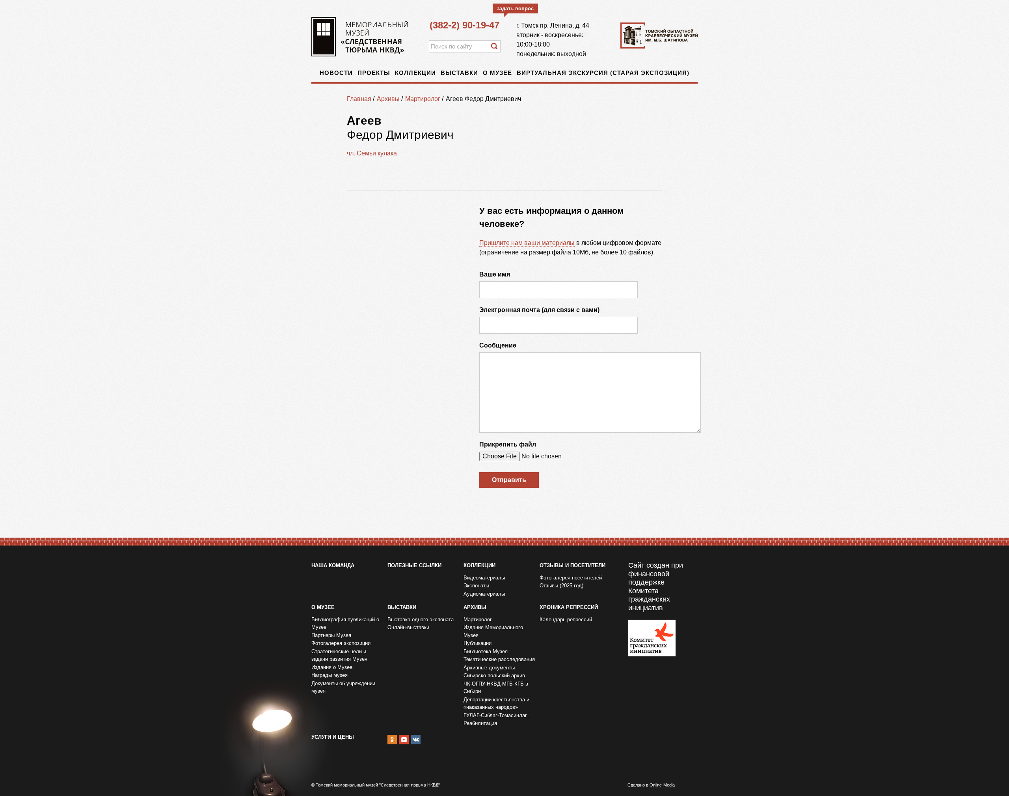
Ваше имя (494, 274)
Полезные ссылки (414, 565)
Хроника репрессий (569, 607)
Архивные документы (489, 668)
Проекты (373, 72)
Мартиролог (422, 98)
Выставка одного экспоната (420, 619)
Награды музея (329, 675)
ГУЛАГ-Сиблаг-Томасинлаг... (497, 715)
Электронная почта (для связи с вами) (539, 309)
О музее (497, 72)
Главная (359, 98)
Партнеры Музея (331, 635)
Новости (336, 72)
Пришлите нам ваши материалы (527, 242)
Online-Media (662, 785)
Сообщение (497, 345)
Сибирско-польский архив (494, 675)
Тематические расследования (499, 659)
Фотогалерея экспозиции (340, 643)
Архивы (388, 98)
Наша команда (332, 565)
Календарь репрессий (566, 619)
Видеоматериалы (484, 578)
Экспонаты (476, 586)
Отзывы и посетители (572, 565)
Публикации (477, 643)
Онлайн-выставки (408, 627)
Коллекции (415, 72)
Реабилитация (480, 723)
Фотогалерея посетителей (571, 578)
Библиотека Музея (486, 651)
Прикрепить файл (507, 444)
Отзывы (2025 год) (561, 586)
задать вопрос (515, 8)
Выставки (459, 72)
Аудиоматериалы (484, 594)
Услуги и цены (332, 737)
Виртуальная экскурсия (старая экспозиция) (603, 72)
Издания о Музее (331, 667)
